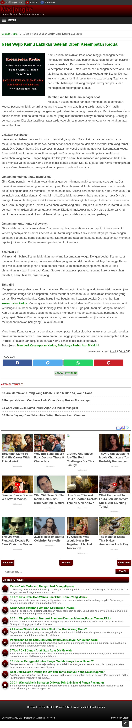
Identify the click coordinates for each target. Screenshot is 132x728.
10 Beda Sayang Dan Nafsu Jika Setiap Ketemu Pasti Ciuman (43, 415)
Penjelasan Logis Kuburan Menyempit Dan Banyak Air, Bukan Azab (54, 639)
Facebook (50, 2)
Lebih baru (7, 562)
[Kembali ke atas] (125, 724)
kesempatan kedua (14, 303)
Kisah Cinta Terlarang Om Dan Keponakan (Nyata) (42, 607)
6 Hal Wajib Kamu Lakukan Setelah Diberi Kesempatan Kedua (59, 44)
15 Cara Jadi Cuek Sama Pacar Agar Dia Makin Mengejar (40, 408)
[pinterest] (108, 363)
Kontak (33, 2)
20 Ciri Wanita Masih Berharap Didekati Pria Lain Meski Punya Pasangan (57, 682)
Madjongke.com (14, 2)
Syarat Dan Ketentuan (84, 707)
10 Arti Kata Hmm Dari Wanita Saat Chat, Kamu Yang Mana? (48, 597)
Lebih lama (124, 562)
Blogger (126, 718)
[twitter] (48, 363)
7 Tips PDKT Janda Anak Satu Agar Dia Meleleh (41, 650)
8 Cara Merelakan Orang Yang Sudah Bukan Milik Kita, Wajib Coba (47, 393)
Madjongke (16, 9)
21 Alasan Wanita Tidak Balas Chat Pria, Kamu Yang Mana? (48, 629)
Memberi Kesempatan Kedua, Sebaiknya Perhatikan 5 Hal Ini (58, 345)
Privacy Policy (63, 707)
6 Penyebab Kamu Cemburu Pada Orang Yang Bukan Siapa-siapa (46, 400)
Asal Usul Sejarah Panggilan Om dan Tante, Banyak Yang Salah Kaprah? (57, 671)
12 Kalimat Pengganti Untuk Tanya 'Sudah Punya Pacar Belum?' (52, 661)
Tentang (41, 707)
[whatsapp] (78, 363)
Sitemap (100, 707)
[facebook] (17, 363)
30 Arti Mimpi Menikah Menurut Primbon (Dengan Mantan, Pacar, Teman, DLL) (60, 618)
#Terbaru (71, 373)
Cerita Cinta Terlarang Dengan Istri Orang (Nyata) (42, 586)
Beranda (66, 562)
